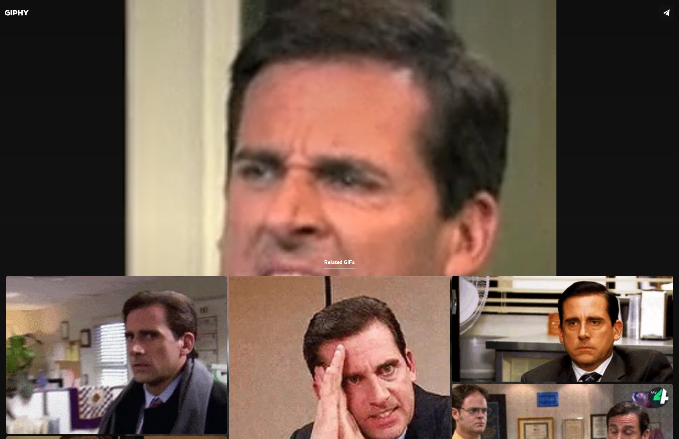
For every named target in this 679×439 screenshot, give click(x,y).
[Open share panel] (666, 12)
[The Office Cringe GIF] (339, 219)
